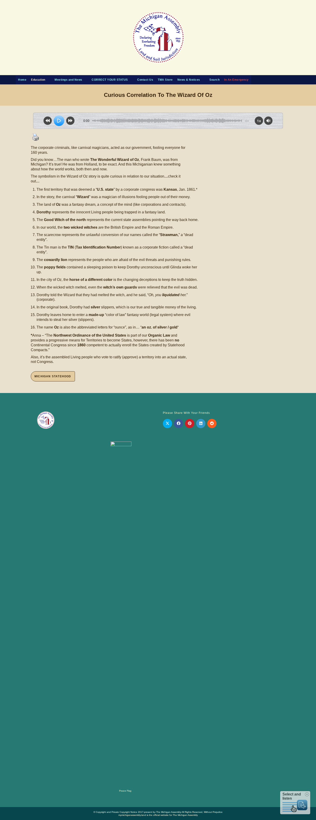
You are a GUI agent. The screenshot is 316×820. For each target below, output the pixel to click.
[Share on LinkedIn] (200, 423)
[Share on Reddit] (212, 423)
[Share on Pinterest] (189, 423)
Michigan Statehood (52, 376)
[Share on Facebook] (178, 423)
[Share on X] (167, 423)
